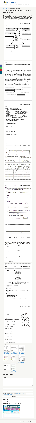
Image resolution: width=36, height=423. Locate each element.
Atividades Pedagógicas (8, 421)
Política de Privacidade (27, 4)
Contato (15, 4)
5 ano (6, 8)
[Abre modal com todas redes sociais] (1, 72)
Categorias (10, 4)
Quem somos (20, 4)
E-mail (4, 390)
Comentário (4, 377)
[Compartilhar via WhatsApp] (1, 68)
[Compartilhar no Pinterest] (1, 70)
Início (6, 4)
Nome (4, 386)
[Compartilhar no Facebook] (1, 66)
